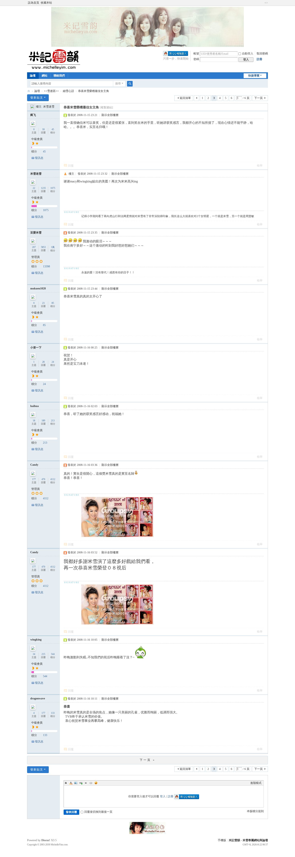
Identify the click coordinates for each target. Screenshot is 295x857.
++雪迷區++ (51, 91)
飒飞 (33, 115)
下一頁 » (147, 759)
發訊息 (39, 157)
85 (53, 303)
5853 (43, 247)
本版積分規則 (255, 811)
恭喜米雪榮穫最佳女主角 (93, 91)
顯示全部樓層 (110, 115)
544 (53, 654)
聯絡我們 (59, 75)
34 (34, 654)
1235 (43, 188)
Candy (34, 464)
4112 (52, 479)
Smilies (96, 783)
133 (53, 713)
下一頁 (258, 98)
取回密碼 (262, 53)
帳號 (196, 53)
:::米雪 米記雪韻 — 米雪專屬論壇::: (28, 91)
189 (43, 420)
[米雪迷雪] (32, 106)
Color (71, 783)
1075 (52, 188)
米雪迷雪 (48, 106)
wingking (36, 639)
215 (43, 654)
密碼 (196, 59)
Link (81, 783)
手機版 (222, 840)
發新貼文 (36, 97)
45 (53, 129)
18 (43, 129)
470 (43, 479)
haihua (34, 406)
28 (43, 362)
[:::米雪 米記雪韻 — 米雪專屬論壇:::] (58, 59)
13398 (46, 266)
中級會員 (37, 139)
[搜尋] (130, 84)
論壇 (33, 75)
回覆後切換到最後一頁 (98, 811)
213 (53, 420)
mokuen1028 (38, 288)
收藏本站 (46, 2)
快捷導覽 (253, 75)
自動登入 (247, 53)
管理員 (35, 257)
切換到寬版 (266, 3)
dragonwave (37, 698)
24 (53, 362)
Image (76, 783)
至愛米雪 (36, 232)
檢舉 (259, 165)
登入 (163, 796)
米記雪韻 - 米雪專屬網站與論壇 (248, 840)
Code (91, 783)
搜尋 (118, 83)
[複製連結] (106, 107)
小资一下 (36, 347)
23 (43, 303)
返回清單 (185, 98)
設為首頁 (33, 2)
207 (34, 247)
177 (34, 479)
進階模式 (255, 782)
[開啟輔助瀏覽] (262, 3)
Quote (86, 783)
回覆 (71, 165)
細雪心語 (68, 91)
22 (34, 188)
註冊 (259, 59)
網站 (44, 75)
